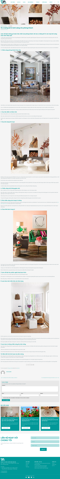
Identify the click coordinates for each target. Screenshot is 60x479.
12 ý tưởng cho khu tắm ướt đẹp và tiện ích (9, 377)
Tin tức (53, 463)
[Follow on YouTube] (28, 477)
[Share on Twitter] (28, 365)
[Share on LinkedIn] (33, 365)
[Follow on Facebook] (26, 477)
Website (41, 393)
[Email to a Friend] (30, 365)
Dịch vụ (18, 2)
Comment (4, 385)
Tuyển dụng (44, 2)
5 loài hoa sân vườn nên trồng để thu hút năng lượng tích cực (30, 420)
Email (22, 393)
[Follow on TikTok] (31, 477)
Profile (37, 2)
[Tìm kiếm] (58, 2)
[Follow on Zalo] (33, 477)
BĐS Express (30, 2)
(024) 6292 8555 (4, 471)
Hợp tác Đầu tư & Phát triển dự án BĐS (41, 468)
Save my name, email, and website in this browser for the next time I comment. (16, 397)
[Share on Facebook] (26, 365)
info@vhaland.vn (4, 472)
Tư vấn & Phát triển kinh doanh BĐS (41, 465)
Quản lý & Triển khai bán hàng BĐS (41, 466)
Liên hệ (51, 2)
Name (3, 393)
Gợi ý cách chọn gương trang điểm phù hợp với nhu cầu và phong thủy (10, 420)
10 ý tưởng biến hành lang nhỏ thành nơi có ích (50, 377)
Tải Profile (27, 466)
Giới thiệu (13, 2)
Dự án (24, 2)
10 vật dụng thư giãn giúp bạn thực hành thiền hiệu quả (50, 420)
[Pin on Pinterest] (31, 365)
